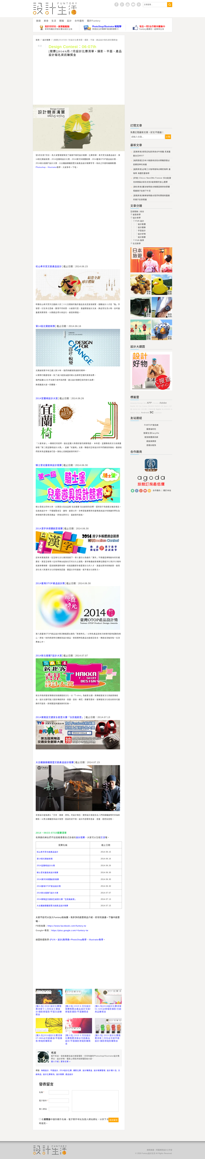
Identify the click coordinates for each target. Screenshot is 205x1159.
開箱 (61, 21)
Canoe (145, 406)
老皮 (40, 46)
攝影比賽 (77, 1070)
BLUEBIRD (166, 409)
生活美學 (137, 243)
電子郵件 (43, 1101)
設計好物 (142, 234)
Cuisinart (158, 413)
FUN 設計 (139, 221)
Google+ (122, 4)
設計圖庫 (142, 227)
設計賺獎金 (87, 1070)
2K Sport (164, 406)
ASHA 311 (137, 409)
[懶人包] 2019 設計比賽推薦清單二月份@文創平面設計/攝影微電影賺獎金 (108, 1038)
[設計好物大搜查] (56, 27)
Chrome (156, 403)
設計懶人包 (112, 1070)
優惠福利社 (151, 429)
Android (145, 412)
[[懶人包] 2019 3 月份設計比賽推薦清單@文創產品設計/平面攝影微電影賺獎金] (78, 1025)
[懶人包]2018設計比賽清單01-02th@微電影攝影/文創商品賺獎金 (108, 1009)
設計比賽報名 (49, 1074)
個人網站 (43, 1109)
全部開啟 (134, 211)
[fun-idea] (162, 340)
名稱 (41, 1092)
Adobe (163, 403)
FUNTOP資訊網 (151, 425)
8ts (145, 403)
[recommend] (141, 295)
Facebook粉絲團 (116, 4)
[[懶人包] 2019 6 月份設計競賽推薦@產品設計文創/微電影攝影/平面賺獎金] (78, 996)
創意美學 (137, 215)
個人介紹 (55, 1061)
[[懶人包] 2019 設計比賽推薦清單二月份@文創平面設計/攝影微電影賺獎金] (108, 1025)
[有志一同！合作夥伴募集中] (149, 27)
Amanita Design (136, 403)
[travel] (162, 295)
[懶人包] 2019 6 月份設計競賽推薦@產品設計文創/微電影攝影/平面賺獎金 (78, 1009)
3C (152, 412)
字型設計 (142, 231)
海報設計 (45, 1070)
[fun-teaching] (151, 391)
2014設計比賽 (66, 1070)
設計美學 (137, 218)
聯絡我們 (149, 490)
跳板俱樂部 (151, 441)
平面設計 (54, 1070)
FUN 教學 (139, 240)
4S (137, 406)
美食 (46, 21)
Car (140, 406)
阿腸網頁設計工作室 (164, 1150)
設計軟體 (142, 224)
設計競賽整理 (99, 1070)
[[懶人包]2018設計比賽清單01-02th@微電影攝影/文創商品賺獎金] (108, 996)
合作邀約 (79, 21)
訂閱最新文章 (139, 4)
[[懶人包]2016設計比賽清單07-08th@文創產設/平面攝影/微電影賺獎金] (49, 1025)
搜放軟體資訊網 (151, 437)
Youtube (128, 4)
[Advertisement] (78, 81)
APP (149, 403)
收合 (142, 211)
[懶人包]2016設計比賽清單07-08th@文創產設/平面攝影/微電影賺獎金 (49, 1038)
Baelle (132, 406)
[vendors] (162, 318)
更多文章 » (65, 1061)
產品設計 (69, 1074)
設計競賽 (60, 1074)
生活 (53, 21)
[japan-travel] (151, 272)
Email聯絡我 (133, 4)
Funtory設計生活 (55, 8)
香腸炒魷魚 (151, 445)
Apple (158, 409)
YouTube (145, 490)
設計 (69, 21)
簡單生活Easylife (151, 433)
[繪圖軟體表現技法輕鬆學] (102, 27)
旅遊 (38, 21)
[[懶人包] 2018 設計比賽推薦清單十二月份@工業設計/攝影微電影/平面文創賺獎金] (49, 996)
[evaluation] (141, 318)
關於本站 (167, 490)
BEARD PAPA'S (154, 406)
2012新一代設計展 (148, 409)
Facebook (136, 490)
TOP (132, 490)
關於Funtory (93, 21)
